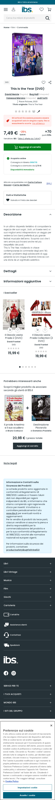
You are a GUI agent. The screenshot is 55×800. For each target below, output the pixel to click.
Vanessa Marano (15, 98)
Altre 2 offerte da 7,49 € (29, 138)
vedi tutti (42, 98)
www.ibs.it (11, 513)
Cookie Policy (11, 781)
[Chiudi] (51, 725)
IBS (14, 138)
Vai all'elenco (38, 123)
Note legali (10, 463)
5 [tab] (32, 367)
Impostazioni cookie (27, 787)
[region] (27, 760)
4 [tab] (29, 367)
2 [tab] (23, 367)
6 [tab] (35, 367)
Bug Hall (33, 94)
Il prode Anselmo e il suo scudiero (14, 426)
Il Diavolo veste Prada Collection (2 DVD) (41, 338)
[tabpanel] (27, 55)
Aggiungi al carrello (29, 147)
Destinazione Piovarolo (41, 426)
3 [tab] (26, 367)
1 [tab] (27, 75)
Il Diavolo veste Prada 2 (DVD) (14, 336)
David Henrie (12, 94)
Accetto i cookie (27, 795)
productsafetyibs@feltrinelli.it (23, 549)
